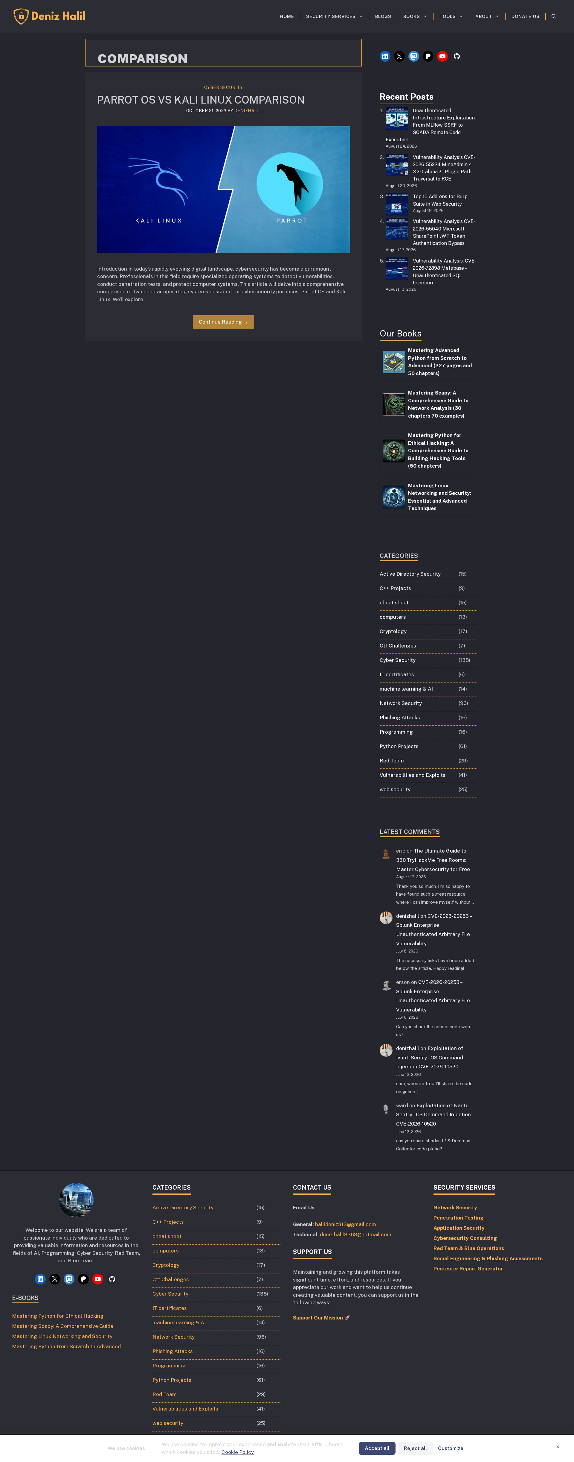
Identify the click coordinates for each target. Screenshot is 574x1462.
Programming (396, 732)
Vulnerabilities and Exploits (412, 775)
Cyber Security (223, 87)
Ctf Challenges (398, 646)
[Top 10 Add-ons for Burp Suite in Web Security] (397, 205)
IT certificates (397, 674)
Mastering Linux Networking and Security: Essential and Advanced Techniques (439, 497)
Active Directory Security (410, 574)
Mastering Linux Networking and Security (62, 1336)
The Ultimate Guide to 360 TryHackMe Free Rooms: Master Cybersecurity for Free (433, 860)
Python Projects (399, 746)
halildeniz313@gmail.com (345, 1224)
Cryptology (393, 631)
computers (393, 617)
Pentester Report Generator (468, 1269)
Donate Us (526, 16)
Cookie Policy (238, 1452)
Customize (450, 1448)
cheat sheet (394, 603)
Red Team (392, 761)
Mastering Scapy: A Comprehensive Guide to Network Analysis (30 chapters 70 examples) (438, 404)
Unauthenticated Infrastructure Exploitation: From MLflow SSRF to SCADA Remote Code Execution (431, 125)
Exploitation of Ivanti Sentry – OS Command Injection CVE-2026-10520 (429, 1057)
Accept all (377, 1448)
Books (411, 16)
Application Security (459, 1228)
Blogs (383, 16)
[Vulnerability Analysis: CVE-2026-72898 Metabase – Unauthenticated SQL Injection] (397, 269)
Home (287, 16)
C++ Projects (395, 588)
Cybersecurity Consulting (465, 1238)
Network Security (401, 703)
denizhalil (407, 916)
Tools (447, 16)
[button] (554, 16)
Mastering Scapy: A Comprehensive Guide (62, 1326)
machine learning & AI (406, 689)
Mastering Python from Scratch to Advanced (66, 1346)
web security (395, 789)
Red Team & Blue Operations (468, 1248)
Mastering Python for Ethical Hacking (57, 1316)
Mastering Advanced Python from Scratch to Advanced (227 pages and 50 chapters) (440, 361)
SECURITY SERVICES (331, 16)
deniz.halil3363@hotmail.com (355, 1234)
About (483, 16)
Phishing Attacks (400, 718)
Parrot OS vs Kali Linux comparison (201, 100)
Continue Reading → (223, 322)
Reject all (415, 1448)
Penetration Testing (458, 1218)
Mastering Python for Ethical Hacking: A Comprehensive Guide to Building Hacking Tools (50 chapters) (438, 450)
